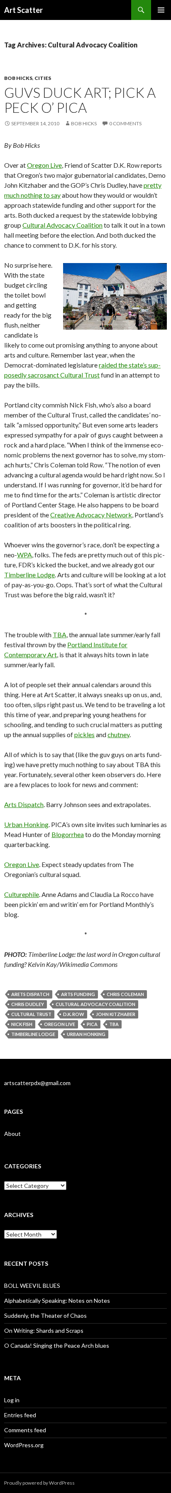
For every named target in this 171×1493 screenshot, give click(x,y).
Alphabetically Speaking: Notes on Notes (57, 1300)
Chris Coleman (125, 994)
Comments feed (25, 1429)
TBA (59, 634)
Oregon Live (44, 165)
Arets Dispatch (30, 994)
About (12, 1133)
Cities (42, 78)
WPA (24, 555)
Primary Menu (161, 10)
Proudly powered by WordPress (39, 1483)
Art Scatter (23, 10)
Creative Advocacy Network (91, 515)
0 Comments (125, 123)
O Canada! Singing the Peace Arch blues (56, 1345)
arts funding (78, 994)
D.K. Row (73, 1014)
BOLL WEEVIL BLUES (32, 1285)
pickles (84, 734)
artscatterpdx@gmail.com (37, 1082)
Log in (12, 1400)
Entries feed (20, 1414)
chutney (118, 734)
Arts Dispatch (24, 804)
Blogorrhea (67, 834)
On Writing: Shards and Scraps (43, 1330)
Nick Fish (21, 1024)
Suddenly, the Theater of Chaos (45, 1315)
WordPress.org (24, 1444)
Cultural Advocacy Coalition (62, 225)
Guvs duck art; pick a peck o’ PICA (80, 100)
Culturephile (21, 894)
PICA (92, 1024)
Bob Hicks (18, 78)
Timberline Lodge (29, 575)
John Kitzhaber (115, 1014)
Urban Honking (26, 824)
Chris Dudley (27, 1004)
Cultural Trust (31, 1014)
